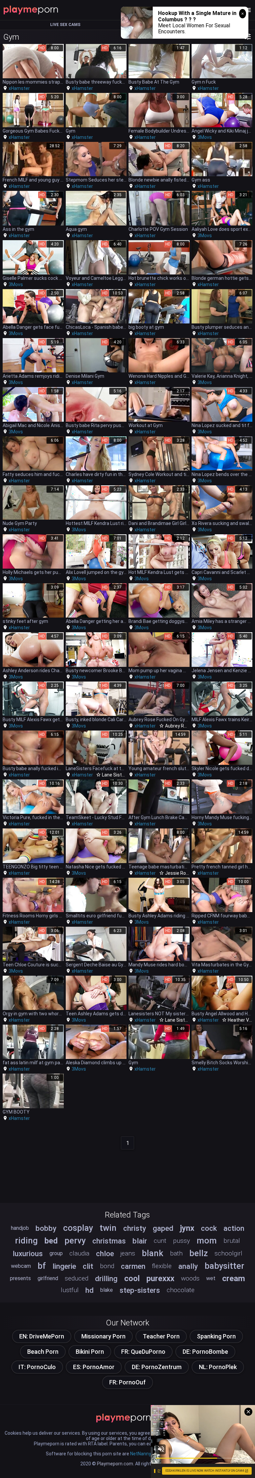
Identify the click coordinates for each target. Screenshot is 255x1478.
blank (152, 1253)
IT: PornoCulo (37, 1366)
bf (42, 1266)
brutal (231, 1240)
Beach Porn (42, 1351)
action (233, 1228)
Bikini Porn (90, 1351)
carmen (133, 1266)
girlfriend (48, 1278)
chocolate (181, 1290)
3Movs (205, 137)
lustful (70, 1290)
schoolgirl (228, 1253)
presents (20, 1278)
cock (209, 1228)
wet (210, 1278)
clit (88, 1266)
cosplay (78, 1228)
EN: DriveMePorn (41, 1336)
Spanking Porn (216, 1336)
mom (207, 1240)
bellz (198, 1253)
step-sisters (140, 1290)
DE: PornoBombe (205, 1351)
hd (89, 1290)
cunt (160, 1240)
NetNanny (140, 1453)
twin (108, 1228)
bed (51, 1240)
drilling (106, 1278)
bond (107, 1266)
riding (26, 1240)
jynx (187, 1228)
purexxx (160, 1278)
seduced (76, 1278)
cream (233, 1278)
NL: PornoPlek (218, 1366)
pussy (181, 1240)
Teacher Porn (161, 1336)
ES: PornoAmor (94, 1366)
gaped (163, 1228)
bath (176, 1253)
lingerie (64, 1266)
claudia (79, 1253)
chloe (105, 1253)
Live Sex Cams (65, 24)
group (56, 1253)
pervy (75, 1240)
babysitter (224, 1266)
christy (134, 1228)
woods (190, 1278)
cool (132, 1278)
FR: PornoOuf (127, 1382)
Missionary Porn (103, 1336)
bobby (46, 1228)
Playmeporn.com (115, 1463)
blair (139, 1240)
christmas (109, 1240)
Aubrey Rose (178, 726)
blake (106, 1290)
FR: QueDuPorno (143, 1351)
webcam (21, 1266)
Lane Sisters (115, 774)
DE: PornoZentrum (157, 1366)
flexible (162, 1266)
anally (188, 1266)
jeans (128, 1253)
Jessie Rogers (180, 873)
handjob (20, 1228)
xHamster (19, 88)
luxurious (28, 1253)
